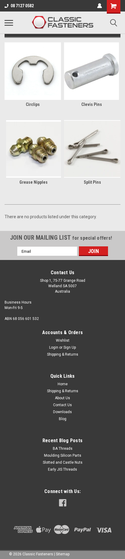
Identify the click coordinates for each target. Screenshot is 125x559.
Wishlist (62, 340)
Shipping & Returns (62, 354)
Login (53, 347)
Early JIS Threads (62, 469)
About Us (62, 398)
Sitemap (62, 554)
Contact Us (62, 405)
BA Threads (63, 448)
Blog (62, 419)
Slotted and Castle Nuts (63, 462)
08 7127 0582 (22, 5)
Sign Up (69, 347)
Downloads (62, 412)
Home (63, 384)
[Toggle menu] (9, 22)
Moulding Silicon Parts (62, 455)
